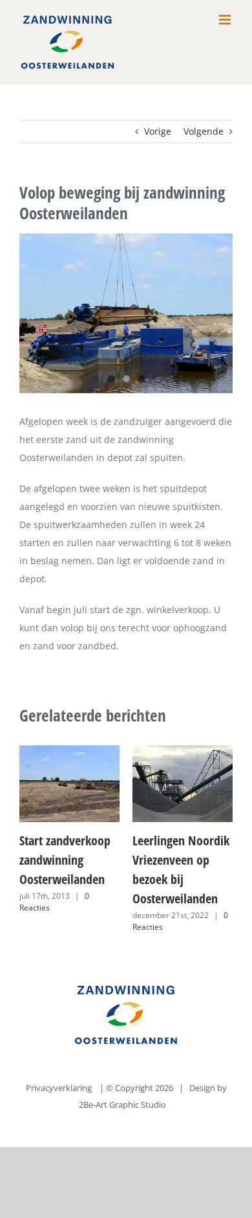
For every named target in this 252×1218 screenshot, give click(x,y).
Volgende (204, 131)
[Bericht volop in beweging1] (126, 313)
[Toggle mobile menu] (226, 19)
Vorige (157, 131)
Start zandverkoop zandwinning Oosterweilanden (64, 860)
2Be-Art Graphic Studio (123, 1104)
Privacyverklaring (59, 1088)
